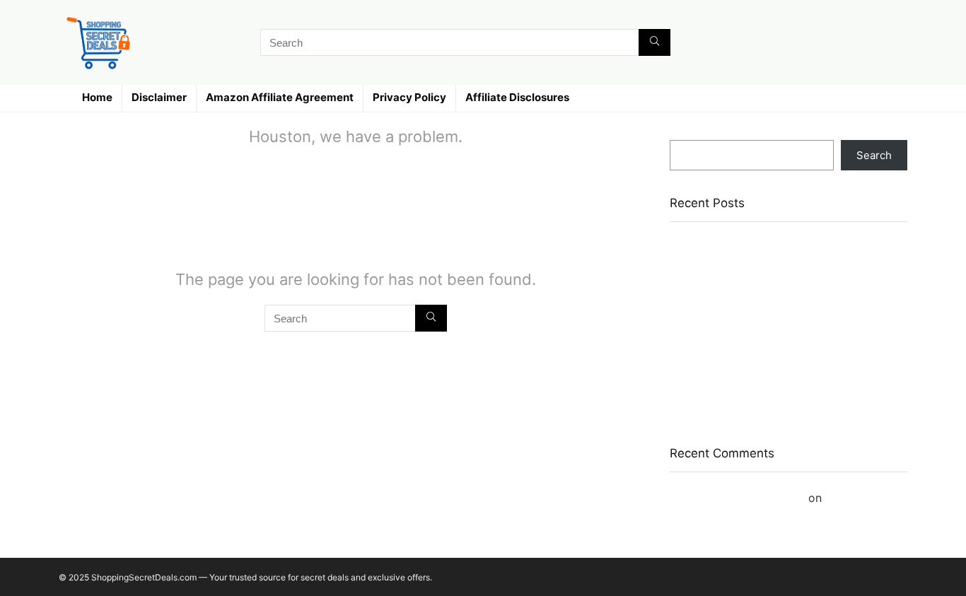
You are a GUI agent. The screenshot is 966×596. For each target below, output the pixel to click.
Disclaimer (159, 97)
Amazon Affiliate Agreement (280, 97)
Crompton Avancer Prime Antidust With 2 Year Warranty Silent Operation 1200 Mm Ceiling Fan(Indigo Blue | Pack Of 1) (785, 393)
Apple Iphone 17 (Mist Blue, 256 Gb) (759, 244)
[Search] (654, 42)
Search (687, 133)
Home (97, 97)
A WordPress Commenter (737, 498)
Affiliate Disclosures (517, 97)
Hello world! (857, 498)
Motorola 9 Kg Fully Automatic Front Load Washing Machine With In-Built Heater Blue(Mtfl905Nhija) (772, 346)
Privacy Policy (409, 97)
